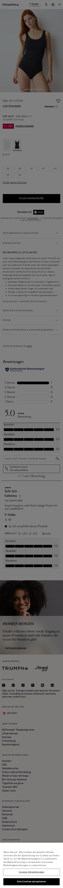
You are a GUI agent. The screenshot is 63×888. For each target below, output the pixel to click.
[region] (31, 865)
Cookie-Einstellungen (31, 872)
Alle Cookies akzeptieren (31, 881)
